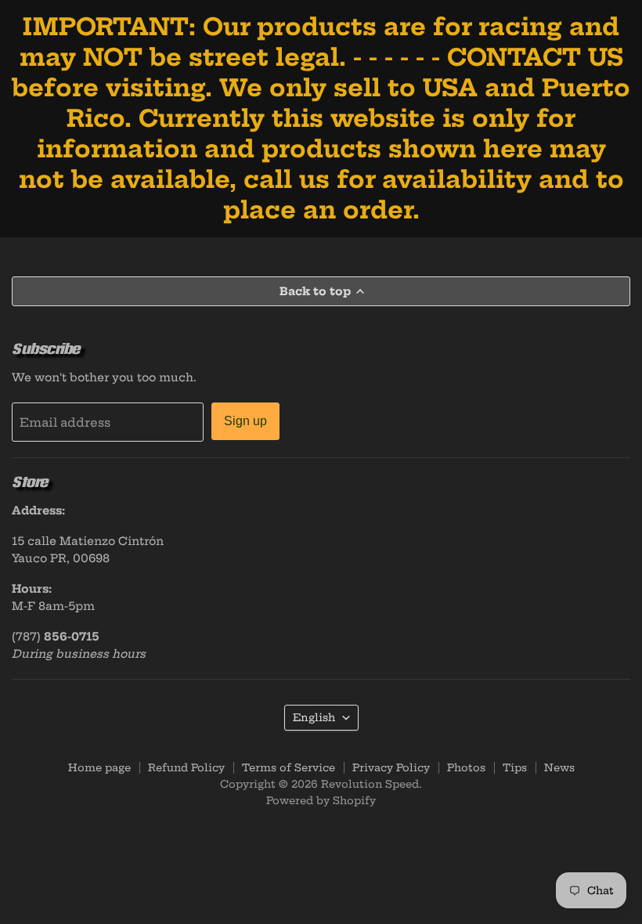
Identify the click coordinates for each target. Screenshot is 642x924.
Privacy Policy (391, 767)
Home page (99, 767)
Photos (466, 767)
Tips (515, 767)
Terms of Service (288, 767)
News (559, 767)
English (314, 717)
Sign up (245, 421)
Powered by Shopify (321, 800)
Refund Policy (186, 767)
